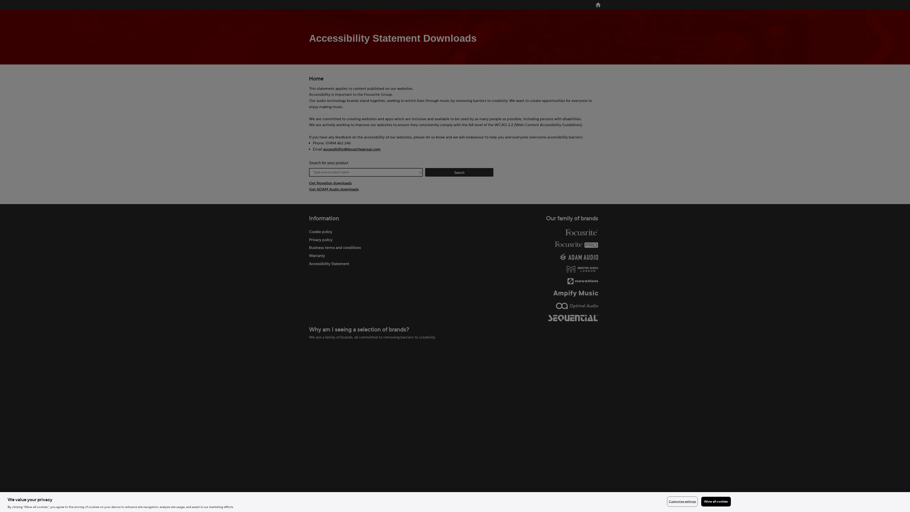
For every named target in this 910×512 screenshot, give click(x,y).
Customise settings (682, 501)
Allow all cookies (716, 501)
